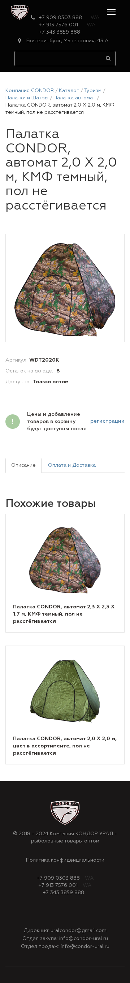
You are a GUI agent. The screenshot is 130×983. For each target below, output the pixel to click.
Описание (23, 465)
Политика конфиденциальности (65, 860)
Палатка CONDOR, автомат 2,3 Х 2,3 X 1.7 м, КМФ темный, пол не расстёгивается (63, 614)
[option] (65, 288)
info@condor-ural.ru (83, 938)
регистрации (107, 421)
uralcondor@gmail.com (79, 930)
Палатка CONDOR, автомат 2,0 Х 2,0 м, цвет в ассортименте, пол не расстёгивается (65, 746)
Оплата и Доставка (72, 465)
